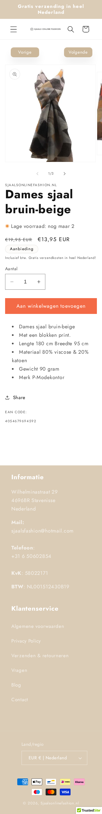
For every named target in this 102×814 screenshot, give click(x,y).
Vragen (19, 670)
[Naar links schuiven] (37, 173)
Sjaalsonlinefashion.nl (60, 803)
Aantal (11, 269)
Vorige (24, 52)
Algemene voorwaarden (37, 626)
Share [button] (19, 397)
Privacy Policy (26, 640)
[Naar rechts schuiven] (64, 173)
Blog (16, 684)
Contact (19, 699)
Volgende (78, 52)
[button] (13, 29)
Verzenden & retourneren (40, 655)
